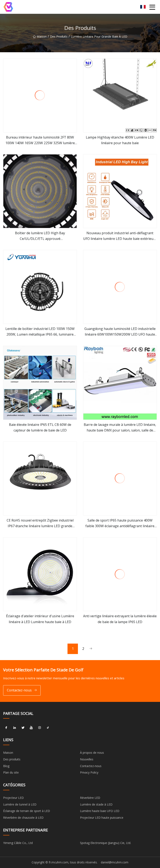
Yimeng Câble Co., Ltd (18, 843)
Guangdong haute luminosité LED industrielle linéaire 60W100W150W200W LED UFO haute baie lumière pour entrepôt (120, 331)
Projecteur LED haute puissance (101, 818)
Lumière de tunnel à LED (19, 804)
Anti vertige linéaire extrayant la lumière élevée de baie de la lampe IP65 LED (120, 619)
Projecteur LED (13, 798)
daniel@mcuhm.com (114, 862)
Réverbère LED (90, 798)
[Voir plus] (40, 95)
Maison (42, 36)
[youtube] (31, 727)
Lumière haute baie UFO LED (99, 811)
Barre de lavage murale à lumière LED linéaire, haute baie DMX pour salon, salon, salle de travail (120, 427)
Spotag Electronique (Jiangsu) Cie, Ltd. (105, 843)
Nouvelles (86, 759)
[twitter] (23, 727)
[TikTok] (48, 727)
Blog (6, 766)
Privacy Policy (89, 772)
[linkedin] (14, 727)
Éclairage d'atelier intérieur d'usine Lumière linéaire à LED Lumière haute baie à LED (40, 619)
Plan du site (11, 772)
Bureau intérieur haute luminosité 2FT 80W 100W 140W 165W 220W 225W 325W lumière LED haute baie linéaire (40, 140)
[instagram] (39, 727)
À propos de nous (92, 753)
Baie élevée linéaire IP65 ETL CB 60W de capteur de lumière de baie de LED (40, 427)
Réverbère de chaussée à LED (23, 818)
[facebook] (6, 727)
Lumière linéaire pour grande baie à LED (99, 36)
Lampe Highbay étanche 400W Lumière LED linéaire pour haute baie (120, 140)
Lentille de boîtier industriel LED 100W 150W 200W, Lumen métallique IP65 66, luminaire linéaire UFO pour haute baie (40, 331)
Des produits (59, 36)
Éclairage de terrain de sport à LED (26, 811)
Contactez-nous (19, 690)
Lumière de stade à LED (96, 804)
